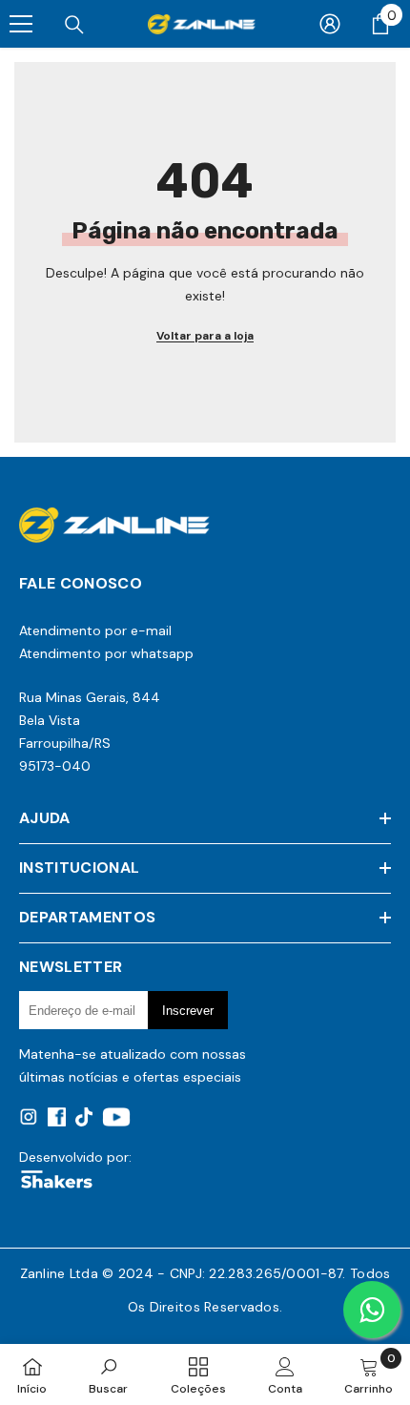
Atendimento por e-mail (95, 630)
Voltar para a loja (205, 335)
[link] (108, 1374)
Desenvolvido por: (75, 1157)
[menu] (21, 23)
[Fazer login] (330, 23)
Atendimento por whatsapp (106, 653)
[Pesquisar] (74, 24)
